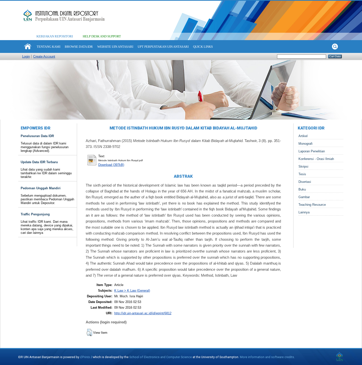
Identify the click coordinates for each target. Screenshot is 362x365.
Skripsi (303, 166)
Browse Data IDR (79, 46)
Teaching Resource (312, 204)
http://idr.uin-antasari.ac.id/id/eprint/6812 (142, 313)
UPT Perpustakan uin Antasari (163, 46)
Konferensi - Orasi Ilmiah (316, 159)
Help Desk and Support (102, 36)
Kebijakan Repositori (54, 36)
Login (26, 56)
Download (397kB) (111, 165)
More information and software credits (267, 357)
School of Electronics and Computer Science (160, 357)
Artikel (303, 136)
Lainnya (304, 212)
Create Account (44, 56)
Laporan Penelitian (311, 151)
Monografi (305, 143)
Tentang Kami (48, 46)
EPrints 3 (86, 357)
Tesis (302, 174)
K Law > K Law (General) (132, 290)
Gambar (304, 197)
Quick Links (203, 46)
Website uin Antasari (115, 46)
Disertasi (304, 182)
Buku (302, 189)
